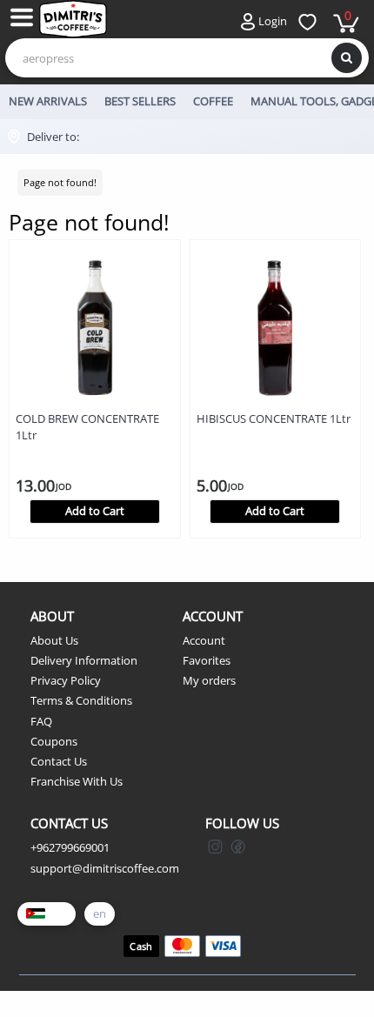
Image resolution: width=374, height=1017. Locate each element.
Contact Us (58, 761)
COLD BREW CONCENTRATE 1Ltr (87, 427)
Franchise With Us (76, 781)
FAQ (41, 721)
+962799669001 (70, 847)
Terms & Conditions (81, 700)
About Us (54, 640)
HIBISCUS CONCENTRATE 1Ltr (274, 418)
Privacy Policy (65, 680)
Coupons (53, 741)
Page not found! (60, 182)
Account (204, 640)
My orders (209, 680)
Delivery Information (83, 660)
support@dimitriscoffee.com (104, 868)
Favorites (206, 660)
